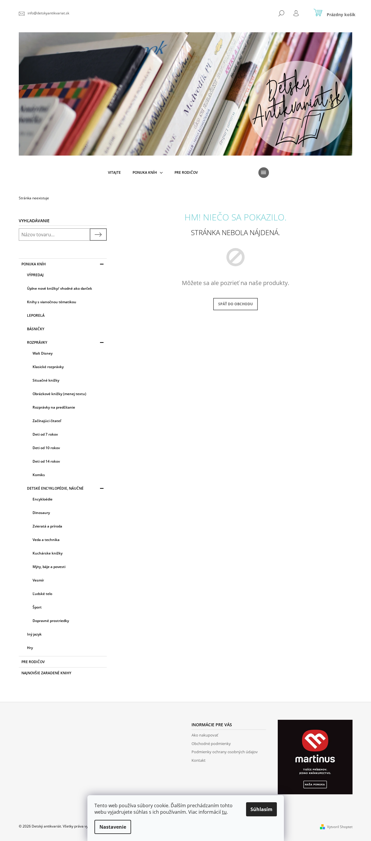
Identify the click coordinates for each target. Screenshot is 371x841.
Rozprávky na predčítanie (54, 407)
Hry (30, 647)
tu (224, 812)
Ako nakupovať (205, 735)
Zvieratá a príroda (47, 526)
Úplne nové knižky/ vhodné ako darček (59, 288)
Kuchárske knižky (47, 553)
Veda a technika (46, 539)
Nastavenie (112, 827)
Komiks (39, 474)
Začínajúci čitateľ (47, 420)
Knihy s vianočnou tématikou (51, 301)
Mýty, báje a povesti (49, 566)
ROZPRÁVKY (37, 342)
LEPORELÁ (36, 315)
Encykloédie (42, 499)
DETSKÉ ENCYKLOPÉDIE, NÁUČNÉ (55, 488)
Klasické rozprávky (48, 366)
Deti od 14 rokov (46, 461)
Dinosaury (41, 512)
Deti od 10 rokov (46, 447)
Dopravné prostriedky (51, 620)
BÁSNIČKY (35, 328)
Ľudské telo (42, 593)
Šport (37, 607)
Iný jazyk (34, 634)
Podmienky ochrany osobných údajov (225, 751)
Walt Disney (42, 353)
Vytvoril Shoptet (340, 826)
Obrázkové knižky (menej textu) (59, 393)
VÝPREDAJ (35, 274)
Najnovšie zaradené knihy (46, 672)
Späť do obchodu (235, 303)
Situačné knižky (46, 380)
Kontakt (199, 760)
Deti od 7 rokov (45, 434)
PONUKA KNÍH (33, 264)
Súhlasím (261, 809)
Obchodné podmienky (211, 743)
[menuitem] (114, 172)
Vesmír (38, 580)
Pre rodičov (33, 661)
